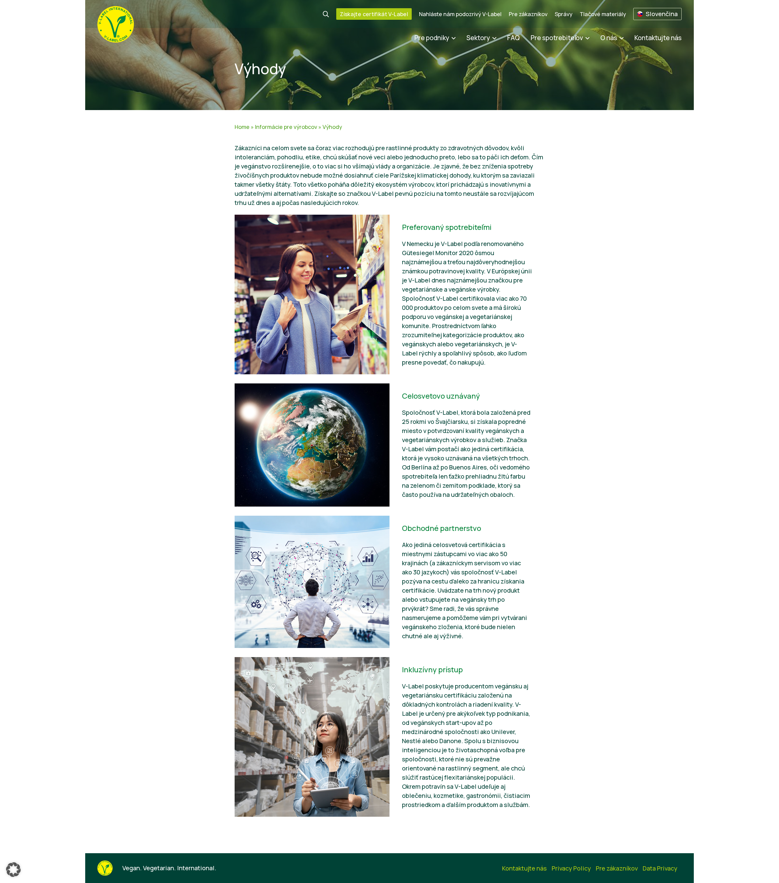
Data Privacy (660, 868)
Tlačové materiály (603, 14)
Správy (563, 14)
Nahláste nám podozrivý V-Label (460, 14)
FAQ (513, 37)
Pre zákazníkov (528, 14)
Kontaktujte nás (658, 37)
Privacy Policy (571, 868)
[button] (13, 869)
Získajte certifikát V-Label (374, 14)
